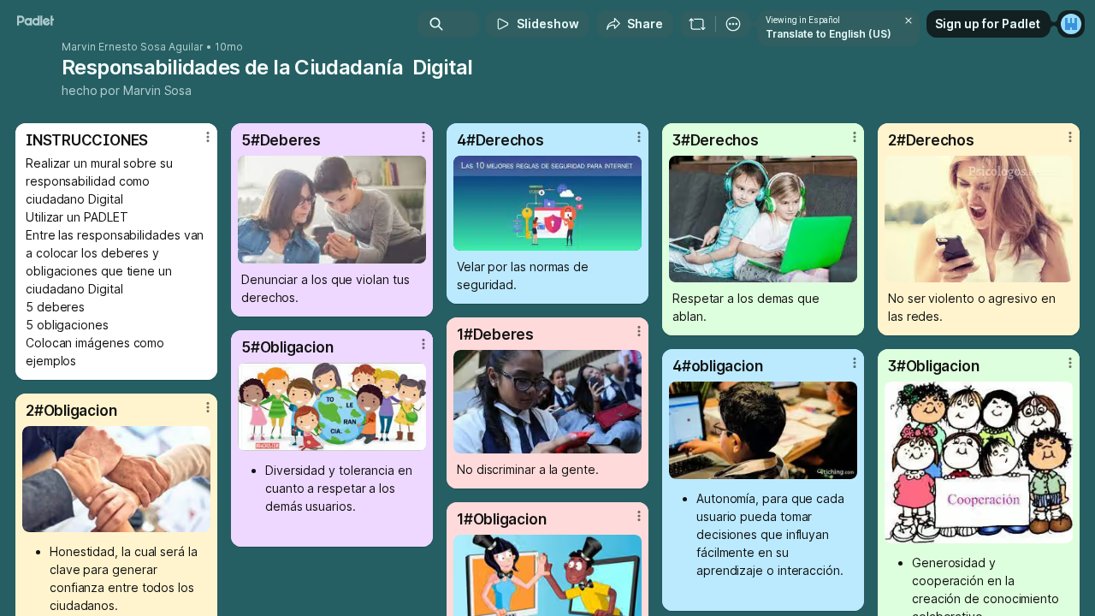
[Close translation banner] (908, 20)
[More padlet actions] (733, 24)
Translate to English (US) (828, 33)
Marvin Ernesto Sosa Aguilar (133, 47)
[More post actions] (207, 137)
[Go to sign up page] (1071, 24)
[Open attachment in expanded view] (332, 210)
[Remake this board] (697, 24)
